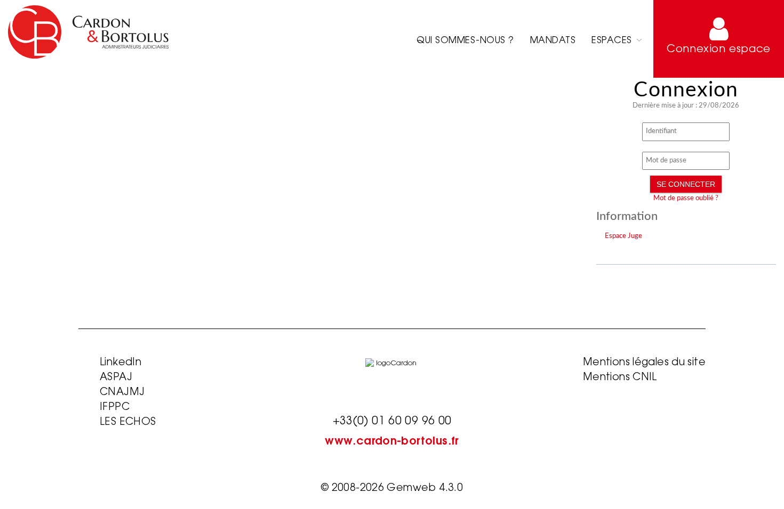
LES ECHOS (128, 422)
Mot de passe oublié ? (685, 198)
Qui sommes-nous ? (465, 40)
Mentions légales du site (644, 363)
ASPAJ (116, 378)
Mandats (553, 40)
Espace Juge (623, 236)
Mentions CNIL (620, 378)
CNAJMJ (122, 393)
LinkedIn (120, 363)
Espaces (613, 40)
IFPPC (115, 408)
